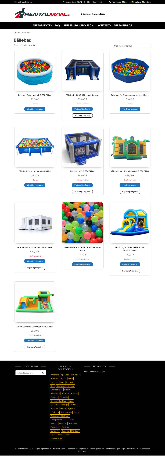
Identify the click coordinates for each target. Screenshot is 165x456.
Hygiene (71, 408)
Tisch (67, 435)
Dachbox (54, 382)
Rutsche (62, 423)
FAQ (57, 25)
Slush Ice (65, 427)
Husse (63, 408)
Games (35, 104)
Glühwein (64, 397)
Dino (53, 386)
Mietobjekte (42, 25)
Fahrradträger (56, 390)
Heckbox (73, 405)
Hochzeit (54, 408)
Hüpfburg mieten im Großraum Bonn (50, 449)
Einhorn (71, 386)
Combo (63, 378)
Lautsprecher (56, 420)
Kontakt (104, 25)
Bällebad (54, 378)
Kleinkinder (55, 416)
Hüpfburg (55, 412)
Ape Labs (65, 375)
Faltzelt (67, 390)
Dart (62, 382)
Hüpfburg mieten (83, 104)
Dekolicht (70, 382)
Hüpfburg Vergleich (78, 25)
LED (65, 420)
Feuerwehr (55, 393)
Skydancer (55, 427)
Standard (65, 431)
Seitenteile (72, 423)
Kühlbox (65, 416)
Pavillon (54, 423)
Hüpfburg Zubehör (82, 259)
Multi (72, 420)
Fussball (74, 393)
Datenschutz (72, 449)
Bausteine (75, 375)
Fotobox (65, 393)
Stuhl (53, 435)
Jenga (76, 412)
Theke (59, 435)
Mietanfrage (123, 25)
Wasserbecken (57, 438)
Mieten (17, 32)
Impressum (84, 449)
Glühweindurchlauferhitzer (62, 401)
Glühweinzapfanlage (59, 405)
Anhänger (55, 375)
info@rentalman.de (24, 2)
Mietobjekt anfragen (35, 109)
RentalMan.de (22, 449)
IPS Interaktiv (66, 412)
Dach (70, 378)
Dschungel (61, 386)
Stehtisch (75, 431)
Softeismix (55, 431)
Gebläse (54, 397)
